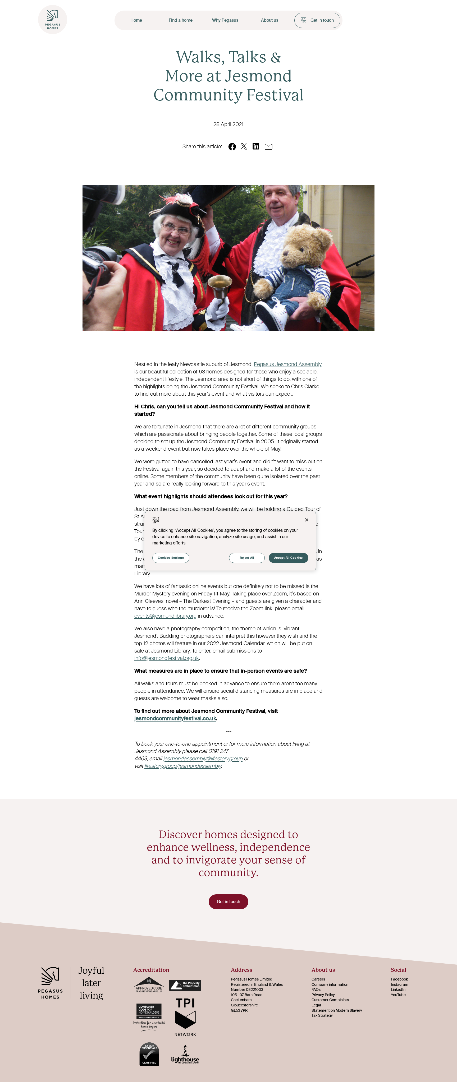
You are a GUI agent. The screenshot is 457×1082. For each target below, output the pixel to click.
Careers (318, 979)
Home (136, 20)
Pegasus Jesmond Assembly (288, 364)
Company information (330, 984)
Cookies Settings (171, 558)
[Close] (307, 520)
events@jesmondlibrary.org (165, 615)
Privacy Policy (323, 994)
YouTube (398, 994)
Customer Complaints (330, 999)
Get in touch (322, 20)
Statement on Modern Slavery (337, 1010)
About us (269, 20)
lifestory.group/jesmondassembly (182, 765)
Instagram (399, 984)
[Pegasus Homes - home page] (75, 985)
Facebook (399, 979)
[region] (230, 541)
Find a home (181, 20)
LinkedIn (398, 989)
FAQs (316, 989)
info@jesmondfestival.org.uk (166, 658)
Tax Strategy (322, 1015)
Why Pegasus (225, 20)
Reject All (247, 558)
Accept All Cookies (288, 558)
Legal (316, 1005)
